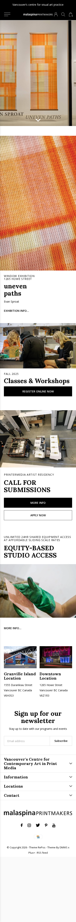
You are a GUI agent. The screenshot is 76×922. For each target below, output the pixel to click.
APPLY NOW (38, 515)
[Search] (63, 14)
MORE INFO (38, 503)
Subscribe (60, 741)
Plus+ (31, 852)
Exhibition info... (16, 311)
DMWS (63, 847)
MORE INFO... (12, 628)
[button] (7, 14)
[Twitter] (38, 825)
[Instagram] (29, 825)
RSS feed (42, 852)
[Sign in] (55, 14)
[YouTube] (54, 825)
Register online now (38, 391)
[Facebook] (22, 825)
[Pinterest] (46, 825)
